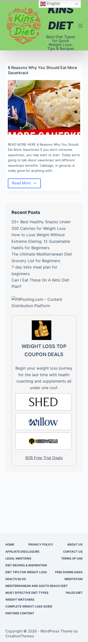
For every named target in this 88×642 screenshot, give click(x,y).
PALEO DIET (74, 593)
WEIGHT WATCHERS (19, 599)
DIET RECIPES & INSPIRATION (26, 565)
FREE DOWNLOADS (69, 572)
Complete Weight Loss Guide (28, 606)
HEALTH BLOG (15, 579)
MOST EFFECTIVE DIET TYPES (26, 593)
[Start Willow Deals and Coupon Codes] (43, 421)
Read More (26, 184)
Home (9, 544)
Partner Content (19, 613)
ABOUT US (75, 544)
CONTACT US (73, 551)
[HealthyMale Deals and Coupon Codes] (43, 441)
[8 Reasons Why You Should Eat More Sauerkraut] (44, 107)
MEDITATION (74, 579)
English (53, 3)
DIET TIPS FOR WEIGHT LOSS (26, 572)
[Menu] (80, 25)
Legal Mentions (18, 558)
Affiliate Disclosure (22, 551)
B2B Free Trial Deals (44, 457)
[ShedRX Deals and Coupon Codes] (43, 401)
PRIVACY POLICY (40, 544)
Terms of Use (72, 558)
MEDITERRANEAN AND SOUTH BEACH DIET (36, 586)
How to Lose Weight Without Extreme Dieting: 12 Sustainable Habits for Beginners (40, 241)
